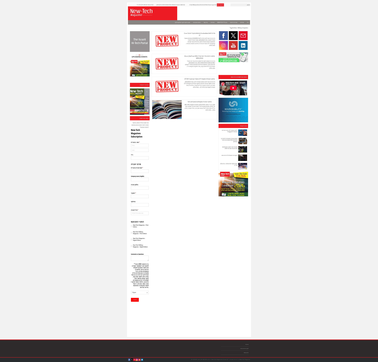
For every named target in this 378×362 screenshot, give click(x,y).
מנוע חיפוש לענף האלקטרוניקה (182, 22)
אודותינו (212, 22)
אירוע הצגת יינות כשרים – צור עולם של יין (228, 164)
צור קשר (206, 22)
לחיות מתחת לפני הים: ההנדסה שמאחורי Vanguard (229, 131)
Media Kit (246, 352)
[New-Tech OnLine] (141, 15)
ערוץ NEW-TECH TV (222, 22)
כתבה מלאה (212, 45)
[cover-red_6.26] (140, 101)
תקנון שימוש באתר (244, 348)
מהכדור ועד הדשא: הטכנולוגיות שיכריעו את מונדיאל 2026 (229, 147)
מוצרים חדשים (233, 22)
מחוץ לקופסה (243, 126)
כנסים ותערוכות (197, 22)
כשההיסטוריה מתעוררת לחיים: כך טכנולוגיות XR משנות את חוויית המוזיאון (229, 140)
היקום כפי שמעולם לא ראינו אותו (229, 155)
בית (248, 22)
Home (247, 344)
